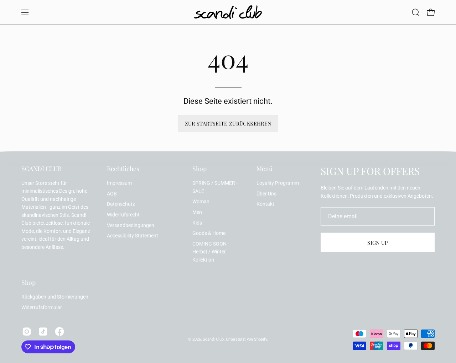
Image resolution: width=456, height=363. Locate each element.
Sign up (377, 242)
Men (197, 212)
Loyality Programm (277, 183)
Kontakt (265, 204)
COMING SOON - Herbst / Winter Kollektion (210, 252)
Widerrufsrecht (123, 215)
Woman (200, 202)
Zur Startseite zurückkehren (228, 123)
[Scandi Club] (228, 12)
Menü (264, 168)
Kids (197, 223)
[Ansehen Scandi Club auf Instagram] (26, 331)
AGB (112, 194)
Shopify (260, 339)
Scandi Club (213, 339)
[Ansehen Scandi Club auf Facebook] (59, 331)
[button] (415, 12)
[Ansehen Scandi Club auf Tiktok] (43, 331)
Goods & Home (209, 233)
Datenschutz (121, 204)
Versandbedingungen (130, 225)
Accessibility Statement (132, 236)
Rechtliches (123, 168)
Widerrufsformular (41, 308)
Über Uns (266, 194)
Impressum (119, 183)
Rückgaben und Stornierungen (54, 297)
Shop (199, 168)
